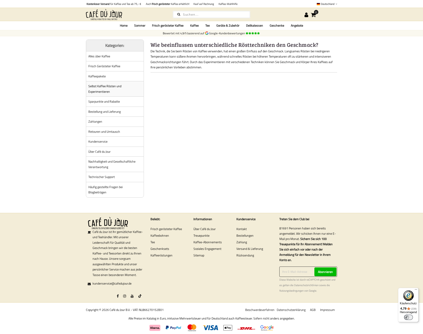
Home (124, 25)
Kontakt (241, 229)
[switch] (408, 317)
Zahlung (241, 242)
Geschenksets (159, 248)
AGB (313, 309)
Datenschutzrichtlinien (306, 285)
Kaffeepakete (97, 76)
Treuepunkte (201, 235)
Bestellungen (245, 235)
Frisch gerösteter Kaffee (166, 229)
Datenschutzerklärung (291, 309)
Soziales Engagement (207, 248)
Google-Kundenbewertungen (227, 33)
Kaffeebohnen (159, 235)
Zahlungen (95, 121)
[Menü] (416, 290)
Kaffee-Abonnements (207, 242)
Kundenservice (98, 141)
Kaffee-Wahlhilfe (227, 4)
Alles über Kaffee (99, 56)
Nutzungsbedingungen (291, 291)
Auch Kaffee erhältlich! (167, 4)
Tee (152, 242)
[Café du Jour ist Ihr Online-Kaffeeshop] (125, 14)
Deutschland (327, 4)
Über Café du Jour (99, 151)
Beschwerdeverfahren (260, 309)
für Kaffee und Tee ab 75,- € (114, 4)
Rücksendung (245, 255)
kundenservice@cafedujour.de (112, 283)
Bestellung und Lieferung (104, 111)
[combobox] (211, 14)
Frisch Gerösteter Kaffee (104, 66)
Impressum (327, 309)
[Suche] (178, 14)
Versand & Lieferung (249, 248)
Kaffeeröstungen (161, 255)
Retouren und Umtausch (104, 131)
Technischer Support (101, 176)
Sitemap (198, 255)
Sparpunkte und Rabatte (104, 101)
